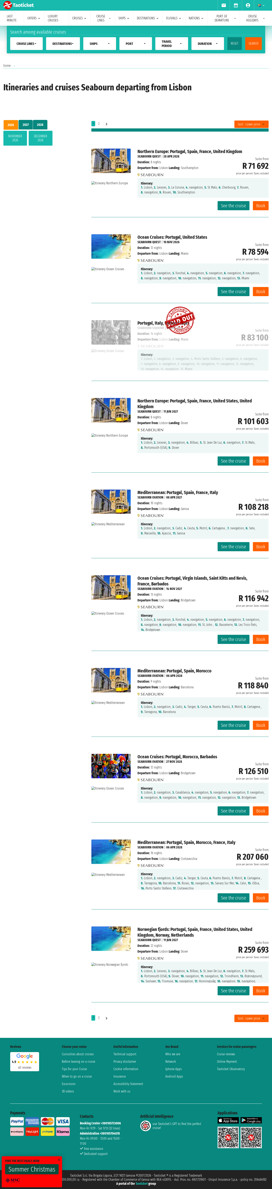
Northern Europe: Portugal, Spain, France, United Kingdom (189, 151)
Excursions (68, 1084)
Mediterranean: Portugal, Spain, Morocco (174, 671)
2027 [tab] (26, 125)
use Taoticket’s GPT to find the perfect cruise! (177, 1126)
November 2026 (15, 138)
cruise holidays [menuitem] (252, 18)
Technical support (124, 1054)
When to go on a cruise (77, 1076)
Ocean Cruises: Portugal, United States (172, 237)
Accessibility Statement (128, 1084)
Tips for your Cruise (74, 1069)
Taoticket (142, 1184)
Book (260, 206)
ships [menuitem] (122, 18)
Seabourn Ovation (150, 497)
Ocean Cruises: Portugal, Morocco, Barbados (177, 757)
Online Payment (227, 1062)
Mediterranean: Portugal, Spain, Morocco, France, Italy (186, 842)
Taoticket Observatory (231, 1069)
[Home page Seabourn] (150, 174)
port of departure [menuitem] (222, 18)
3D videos (68, 1091)
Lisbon (163, 168)
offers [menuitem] (32, 18)
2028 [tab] (40, 125)
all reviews (24, 1067)
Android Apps (174, 1076)
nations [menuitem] (194, 18)
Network (170, 1062)
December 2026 (40, 138)
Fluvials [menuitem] (171, 18)
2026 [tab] (11, 125)
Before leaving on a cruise (78, 1062)
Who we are (172, 1054)
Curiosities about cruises (78, 1054)
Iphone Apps (173, 1069)
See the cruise (233, 206)
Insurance (119, 1076)
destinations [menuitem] (146, 18)
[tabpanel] (40, 139)
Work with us (121, 1091)
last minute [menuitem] (12, 18)
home (7, 66)
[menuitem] (224, 5)
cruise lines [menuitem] (100, 18)
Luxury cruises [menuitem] (53, 18)
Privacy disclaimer (124, 1062)
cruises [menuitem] (77, 18)
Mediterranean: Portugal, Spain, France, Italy (177, 492)
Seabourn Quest (149, 156)
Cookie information (125, 1069)
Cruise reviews (226, 1054)
